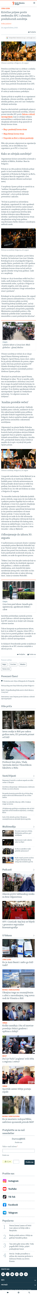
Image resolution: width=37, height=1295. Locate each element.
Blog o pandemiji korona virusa (15, 130)
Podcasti (7, 869)
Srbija (4, 1023)
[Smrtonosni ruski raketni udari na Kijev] (8, 842)
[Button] (32, 32)
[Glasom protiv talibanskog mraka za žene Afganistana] (18, 882)
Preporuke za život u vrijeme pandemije (18, 138)
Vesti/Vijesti (9, 776)
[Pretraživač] (29, 1292)
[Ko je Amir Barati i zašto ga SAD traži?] (18, 948)
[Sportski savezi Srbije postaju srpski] (18, 1075)
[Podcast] (19, 1292)
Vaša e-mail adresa (10, 1147)
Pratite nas (29, 1162)
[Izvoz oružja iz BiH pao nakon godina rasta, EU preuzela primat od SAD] (18, 720)
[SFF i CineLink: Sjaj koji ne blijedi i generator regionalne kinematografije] (18, 910)
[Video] (8, 1292)
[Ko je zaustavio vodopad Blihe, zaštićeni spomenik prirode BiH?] (18, 1105)
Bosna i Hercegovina (11, 990)
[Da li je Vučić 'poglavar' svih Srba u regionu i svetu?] (18, 1045)
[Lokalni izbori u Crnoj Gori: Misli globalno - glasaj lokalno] (19, 331)
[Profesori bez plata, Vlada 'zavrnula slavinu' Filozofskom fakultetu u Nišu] (18, 750)
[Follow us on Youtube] (12, 1274)
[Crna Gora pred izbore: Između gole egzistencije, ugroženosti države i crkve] (19, 590)
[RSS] (21, 1274)
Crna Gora (5, 9)
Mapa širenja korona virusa (13, 134)
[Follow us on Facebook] (3, 1274)
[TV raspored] (26, 1274)
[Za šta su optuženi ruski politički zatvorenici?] (8, 851)
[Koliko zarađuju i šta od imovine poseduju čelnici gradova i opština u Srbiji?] (18, 1011)
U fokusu (7, 935)
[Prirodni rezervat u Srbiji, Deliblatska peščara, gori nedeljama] (8, 833)
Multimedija (9, 827)
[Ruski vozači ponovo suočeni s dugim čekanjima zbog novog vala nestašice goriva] (8, 860)
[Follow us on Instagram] (17, 1274)
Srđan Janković (6, 24)
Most (4, 1056)
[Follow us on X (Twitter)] (7, 1274)
